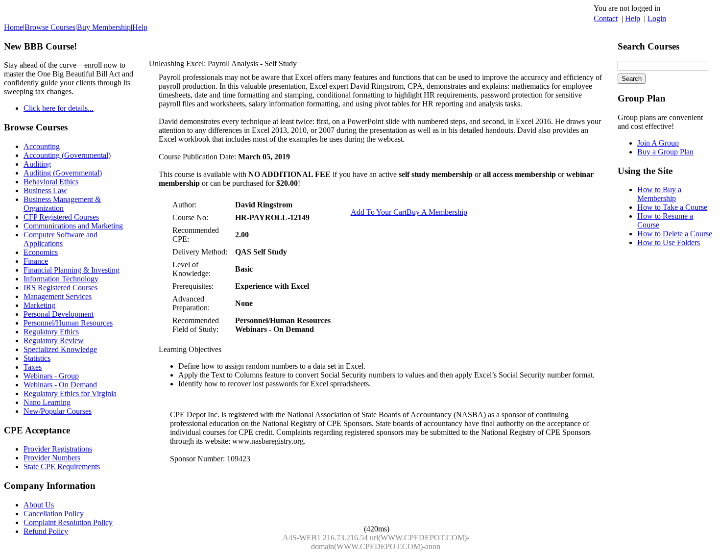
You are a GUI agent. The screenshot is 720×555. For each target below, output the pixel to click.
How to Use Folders (668, 242)
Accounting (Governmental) (67, 155)
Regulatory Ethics (51, 332)
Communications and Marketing (73, 226)
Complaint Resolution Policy (68, 522)
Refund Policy (46, 531)
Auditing (37, 164)
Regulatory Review (54, 340)
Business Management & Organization (62, 203)
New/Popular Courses (58, 411)
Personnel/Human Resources (68, 323)
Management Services (58, 296)
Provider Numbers (52, 458)
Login (657, 18)
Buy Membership (104, 27)
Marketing (39, 305)
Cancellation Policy (54, 513)
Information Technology (61, 279)
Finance (36, 261)
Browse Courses (49, 27)
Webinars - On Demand (60, 384)
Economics (41, 252)
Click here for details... (59, 108)
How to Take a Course (672, 207)
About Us (39, 505)
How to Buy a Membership (659, 193)
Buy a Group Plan (665, 152)
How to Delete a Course (674, 233)
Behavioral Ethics (51, 181)
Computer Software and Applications (60, 239)
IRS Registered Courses (60, 287)
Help (632, 18)
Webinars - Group (51, 376)
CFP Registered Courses (61, 217)
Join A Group (658, 143)
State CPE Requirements (62, 466)
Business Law (45, 190)
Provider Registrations (58, 449)
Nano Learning (47, 402)
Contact (606, 18)
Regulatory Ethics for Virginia (70, 393)
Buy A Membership (437, 212)
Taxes (33, 367)
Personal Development (59, 314)
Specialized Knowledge (60, 349)
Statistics (37, 358)
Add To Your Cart (379, 212)
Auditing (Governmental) (63, 173)
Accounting (42, 146)
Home (13, 27)
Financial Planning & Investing (72, 270)
